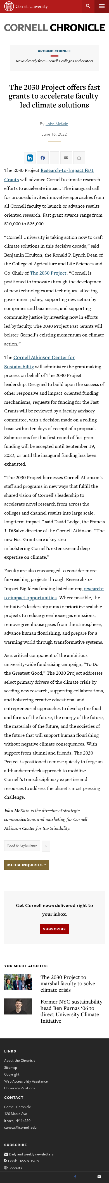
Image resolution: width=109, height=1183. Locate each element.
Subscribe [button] (54, 929)
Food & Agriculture (22, 845)
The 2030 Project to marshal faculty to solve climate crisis (68, 983)
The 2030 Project (48, 273)
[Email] (99, 1177)
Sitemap (10, 1067)
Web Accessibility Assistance (26, 1081)
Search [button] (88, 6)
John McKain (57, 123)
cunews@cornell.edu (20, 1127)
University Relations (19, 1088)
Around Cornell (54, 51)
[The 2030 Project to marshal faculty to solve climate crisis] (18, 982)
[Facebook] (75, 1177)
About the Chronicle (19, 1060)
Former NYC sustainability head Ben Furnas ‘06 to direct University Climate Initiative (71, 1011)
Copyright (12, 1074)
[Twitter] (87, 1177)
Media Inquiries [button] (25, 865)
